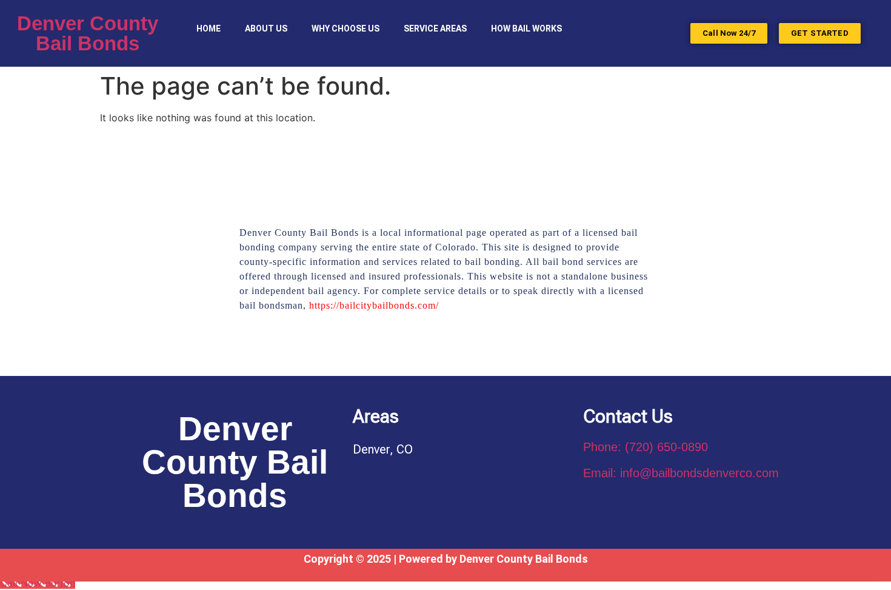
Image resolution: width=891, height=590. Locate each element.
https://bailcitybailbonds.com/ (374, 305)
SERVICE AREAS (435, 28)
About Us (266, 28)
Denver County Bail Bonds (87, 33)
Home (208, 28)
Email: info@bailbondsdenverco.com (681, 473)
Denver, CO (383, 449)
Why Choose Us (345, 28)
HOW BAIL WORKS (526, 28)
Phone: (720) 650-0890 (645, 447)
